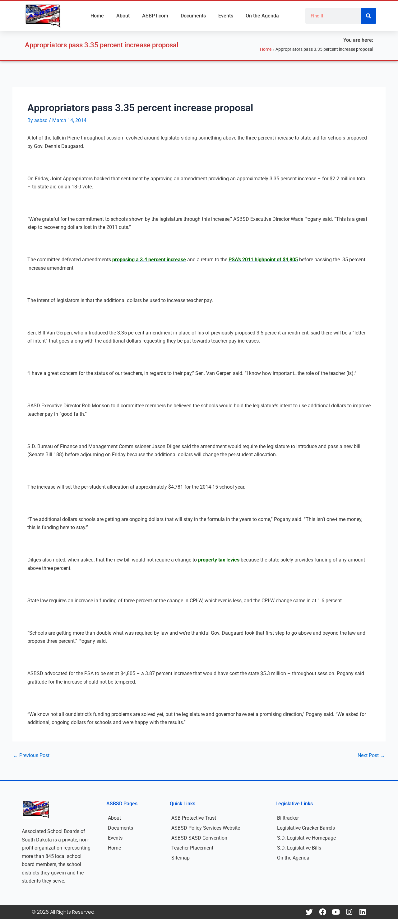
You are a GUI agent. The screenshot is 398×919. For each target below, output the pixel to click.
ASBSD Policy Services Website (205, 828)
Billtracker (288, 818)
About (123, 16)
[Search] (368, 16)
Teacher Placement (192, 848)
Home (97, 16)
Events (225, 16)
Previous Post (31, 755)
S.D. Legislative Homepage (306, 838)
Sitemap (180, 858)
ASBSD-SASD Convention (199, 838)
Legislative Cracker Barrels (306, 828)
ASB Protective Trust (193, 818)
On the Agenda (262, 16)
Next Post (371, 755)
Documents (193, 16)
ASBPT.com (155, 16)
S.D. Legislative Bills (299, 848)
